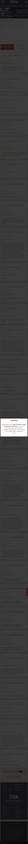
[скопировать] (21, 426)
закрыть (14, 433)
